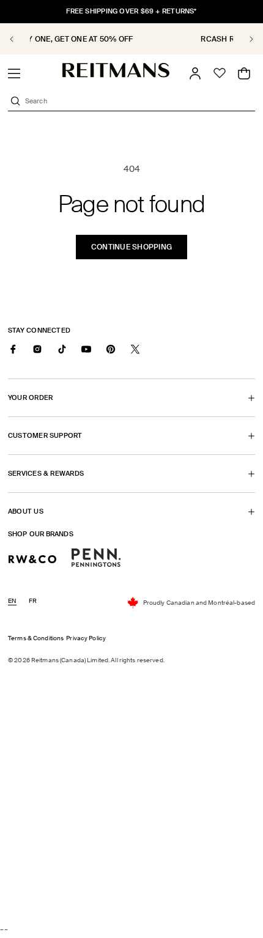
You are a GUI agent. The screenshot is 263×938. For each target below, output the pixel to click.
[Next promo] (244, 39)
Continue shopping (131, 247)
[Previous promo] (19, 39)
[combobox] (139, 101)
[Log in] (195, 73)
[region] (131, 39)
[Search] (15, 101)
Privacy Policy (86, 638)
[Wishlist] (219, 73)
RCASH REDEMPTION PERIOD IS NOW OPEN (138, 39)
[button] (14, 73)
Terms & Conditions (36, 638)
